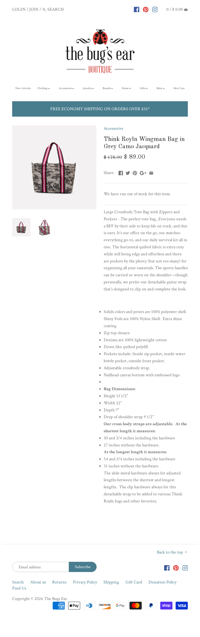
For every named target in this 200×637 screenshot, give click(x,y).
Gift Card (134, 582)
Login (19, 9)
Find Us (19, 588)
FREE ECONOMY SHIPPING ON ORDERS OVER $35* (100, 109)
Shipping (111, 582)
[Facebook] (137, 9)
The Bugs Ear (55, 598)
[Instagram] (155, 9)
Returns (59, 582)
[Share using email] (151, 172)
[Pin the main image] (135, 172)
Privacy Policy (85, 582)
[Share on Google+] (143, 172)
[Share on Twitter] (128, 172)
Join (34, 9)
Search (18, 582)
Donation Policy (163, 582)
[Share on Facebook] (121, 172)
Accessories (113, 128)
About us (38, 582)
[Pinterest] (146, 9)
